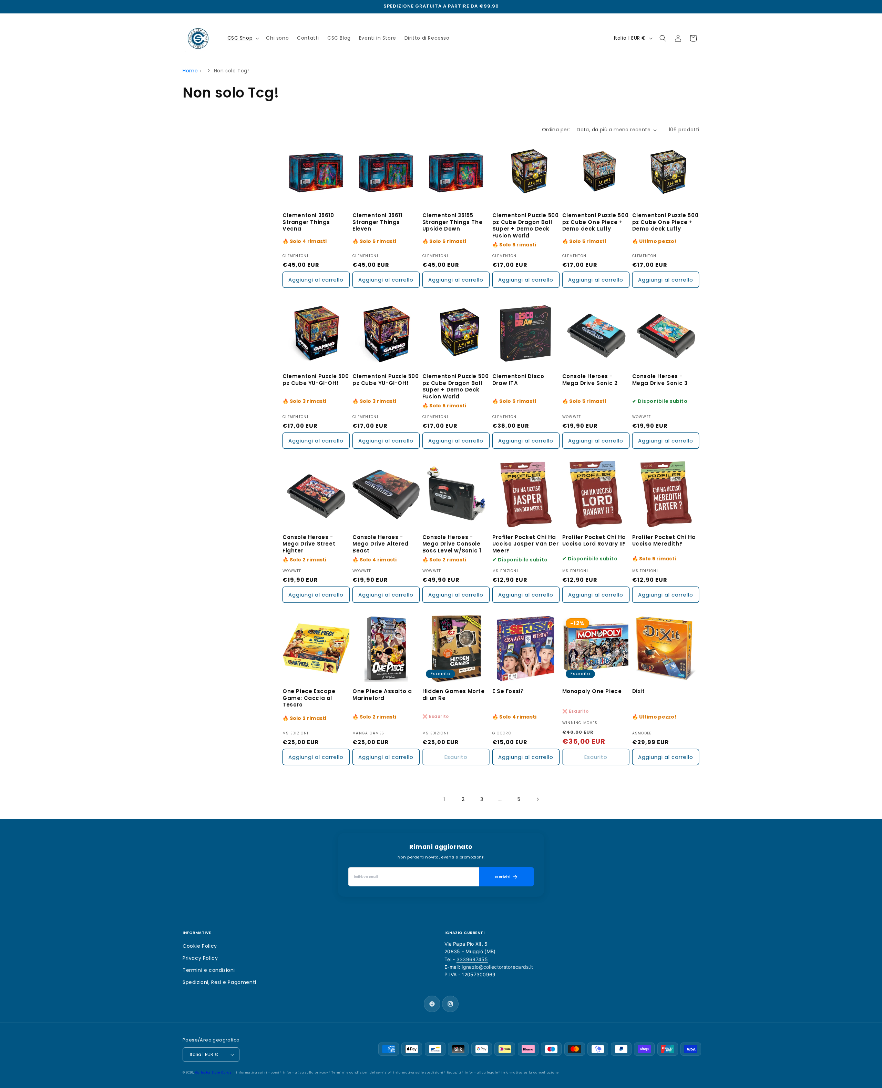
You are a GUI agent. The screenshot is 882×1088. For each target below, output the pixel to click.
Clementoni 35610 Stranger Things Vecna (308, 222)
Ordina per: (556, 129)
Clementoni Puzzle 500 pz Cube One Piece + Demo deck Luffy (595, 222)
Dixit (638, 691)
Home (190, 70)
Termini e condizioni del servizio (360, 1072)
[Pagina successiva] (537, 799)
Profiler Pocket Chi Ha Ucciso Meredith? (664, 540)
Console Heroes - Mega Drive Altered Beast (380, 544)
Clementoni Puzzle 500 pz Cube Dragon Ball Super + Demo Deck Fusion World (525, 225)
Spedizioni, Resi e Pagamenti (219, 982)
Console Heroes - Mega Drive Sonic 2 (590, 379)
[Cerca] (662, 38)
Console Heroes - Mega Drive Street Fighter (309, 544)
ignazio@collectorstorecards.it (497, 967)
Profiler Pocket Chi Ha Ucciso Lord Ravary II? (594, 540)
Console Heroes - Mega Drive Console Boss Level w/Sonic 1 (451, 544)
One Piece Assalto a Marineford (382, 694)
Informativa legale (481, 1072)
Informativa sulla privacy (305, 1072)
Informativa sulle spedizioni (418, 1072)
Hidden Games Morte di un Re (453, 694)
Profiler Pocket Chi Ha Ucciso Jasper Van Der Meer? (525, 544)
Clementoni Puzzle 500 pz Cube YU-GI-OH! (316, 379)
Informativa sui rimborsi (257, 1072)
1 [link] (444, 799)
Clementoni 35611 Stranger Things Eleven (377, 222)
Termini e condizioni (209, 970)
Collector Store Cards (213, 1072)
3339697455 (472, 959)
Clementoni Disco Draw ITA (518, 379)
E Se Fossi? (508, 691)
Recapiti (454, 1072)
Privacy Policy (200, 958)
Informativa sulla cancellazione (530, 1072)
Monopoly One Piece (592, 691)
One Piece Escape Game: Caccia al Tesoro (309, 698)
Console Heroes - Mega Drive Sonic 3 (660, 379)
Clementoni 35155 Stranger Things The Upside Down (452, 222)
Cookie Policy (200, 946)
